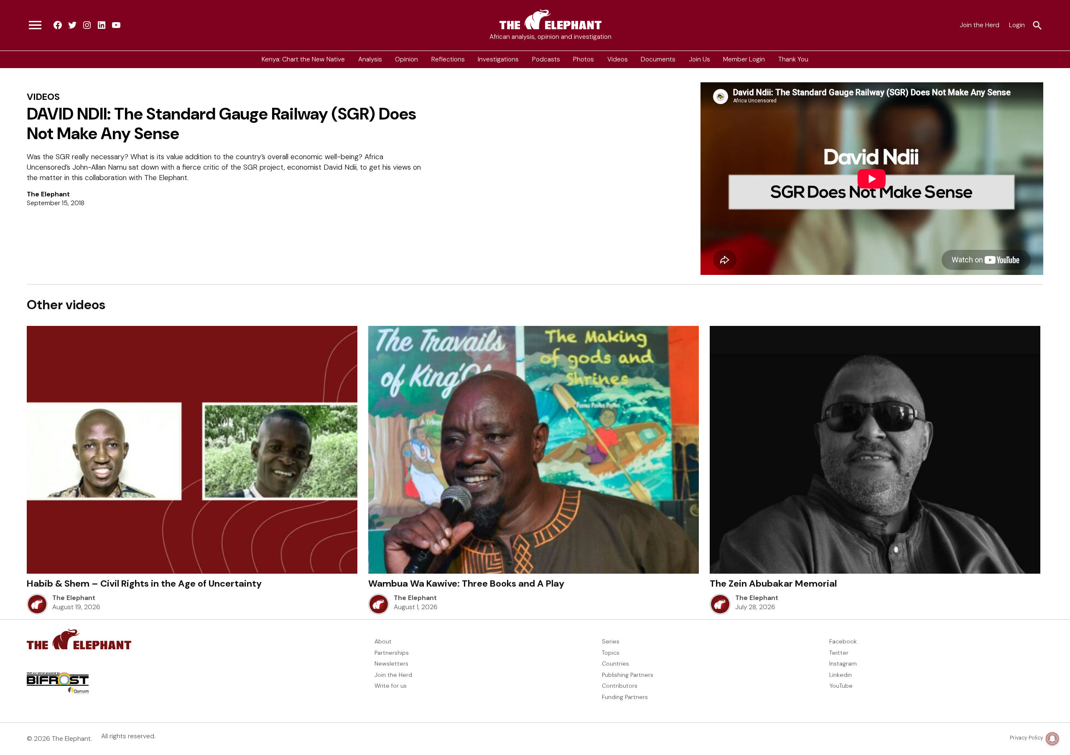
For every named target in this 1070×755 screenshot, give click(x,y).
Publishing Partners (627, 675)
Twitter (838, 652)
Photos (583, 59)
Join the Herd (979, 25)
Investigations (498, 59)
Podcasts (546, 59)
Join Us (699, 59)
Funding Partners (625, 697)
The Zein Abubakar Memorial (773, 583)
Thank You (793, 59)
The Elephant (48, 194)
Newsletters (391, 663)
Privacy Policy (1026, 738)
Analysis (370, 59)
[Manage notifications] (1052, 738)
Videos (617, 59)
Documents (658, 59)
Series (610, 641)
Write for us (390, 685)
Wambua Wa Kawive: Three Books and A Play (466, 583)
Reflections (448, 59)
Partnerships (391, 652)
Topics (610, 652)
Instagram (843, 663)
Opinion (406, 59)
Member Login (744, 59)
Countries (615, 663)
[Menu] (35, 25)
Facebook (843, 641)
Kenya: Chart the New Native (303, 59)
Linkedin (840, 675)
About (383, 641)
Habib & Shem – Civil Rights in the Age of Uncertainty (144, 583)
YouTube (841, 685)
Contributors (619, 685)
